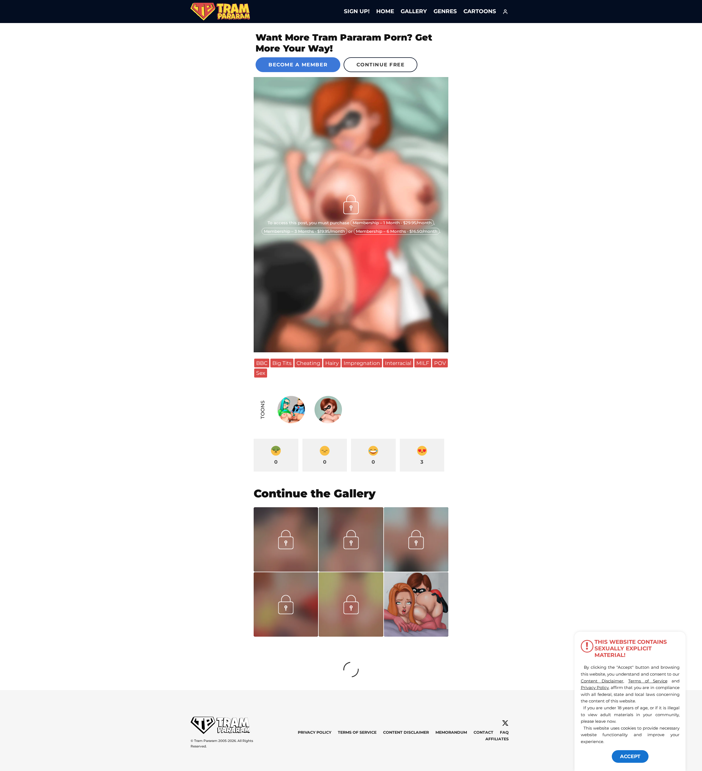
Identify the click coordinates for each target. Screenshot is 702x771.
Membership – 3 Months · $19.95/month (304, 231)
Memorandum (451, 732)
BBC (261, 363)
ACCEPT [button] (630, 756)
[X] (505, 723)
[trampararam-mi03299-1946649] (351, 634)
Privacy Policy (314, 732)
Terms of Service (357, 732)
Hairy (332, 363)
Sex (260, 373)
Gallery (414, 11)
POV (440, 363)
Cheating (308, 363)
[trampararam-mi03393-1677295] (416, 569)
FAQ (504, 732)
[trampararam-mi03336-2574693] (286, 634)
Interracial (398, 363)
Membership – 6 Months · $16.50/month (396, 231)
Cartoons (479, 11)
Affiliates (497, 738)
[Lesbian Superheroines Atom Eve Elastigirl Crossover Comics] (416, 604)
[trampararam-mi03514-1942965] (286, 569)
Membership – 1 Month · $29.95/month (392, 222)
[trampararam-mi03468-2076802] (351, 569)
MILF (422, 363)
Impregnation (362, 363)
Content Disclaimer (406, 732)
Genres (445, 11)
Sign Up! (357, 11)
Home (385, 11)
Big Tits (281, 363)
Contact (483, 732)
